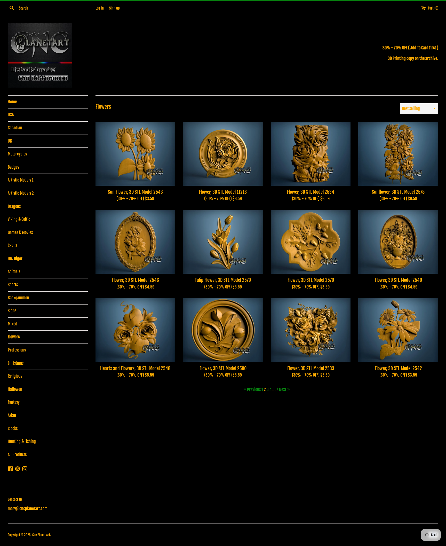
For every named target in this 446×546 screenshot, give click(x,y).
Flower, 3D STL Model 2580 (223, 368)
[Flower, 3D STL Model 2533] (311, 330)
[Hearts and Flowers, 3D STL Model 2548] (135, 330)
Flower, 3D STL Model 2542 (398, 368)
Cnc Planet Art (41, 535)
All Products (17, 454)
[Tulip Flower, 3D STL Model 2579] (223, 242)
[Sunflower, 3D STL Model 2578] (398, 154)
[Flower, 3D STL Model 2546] (135, 242)
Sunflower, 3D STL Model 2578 (398, 192)
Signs (12, 310)
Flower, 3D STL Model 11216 (223, 192)
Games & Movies (20, 232)
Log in (99, 8)
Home (12, 101)
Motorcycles (17, 154)
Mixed (12, 323)
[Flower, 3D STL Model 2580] (223, 330)
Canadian (15, 127)
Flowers (14, 336)
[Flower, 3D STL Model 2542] (398, 330)
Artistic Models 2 (21, 193)
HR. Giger (15, 258)
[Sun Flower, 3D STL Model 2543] (135, 154)
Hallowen (15, 389)
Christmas (15, 363)
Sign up (114, 8)
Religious (15, 376)
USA (11, 114)
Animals (14, 271)
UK (10, 141)
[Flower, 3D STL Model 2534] (311, 154)
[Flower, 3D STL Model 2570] (311, 242)
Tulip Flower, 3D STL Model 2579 (223, 280)
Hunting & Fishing (22, 441)
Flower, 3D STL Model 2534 (310, 192)
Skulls (12, 245)
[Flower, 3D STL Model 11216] (223, 154)
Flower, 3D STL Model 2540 (398, 280)
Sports (13, 284)
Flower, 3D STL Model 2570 (311, 280)
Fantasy (14, 402)
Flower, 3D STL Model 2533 (310, 368)
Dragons (14, 206)
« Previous (252, 389)
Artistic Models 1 (20, 180)
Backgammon (18, 297)
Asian (12, 415)
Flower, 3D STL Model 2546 (135, 280)
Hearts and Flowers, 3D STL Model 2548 (135, 368)
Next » (284, 389)
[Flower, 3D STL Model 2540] (398, 242)
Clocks (13, 428)
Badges (13, 167)
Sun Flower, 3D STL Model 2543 (135, 192)
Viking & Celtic (19, 219)
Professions (17, 350)
